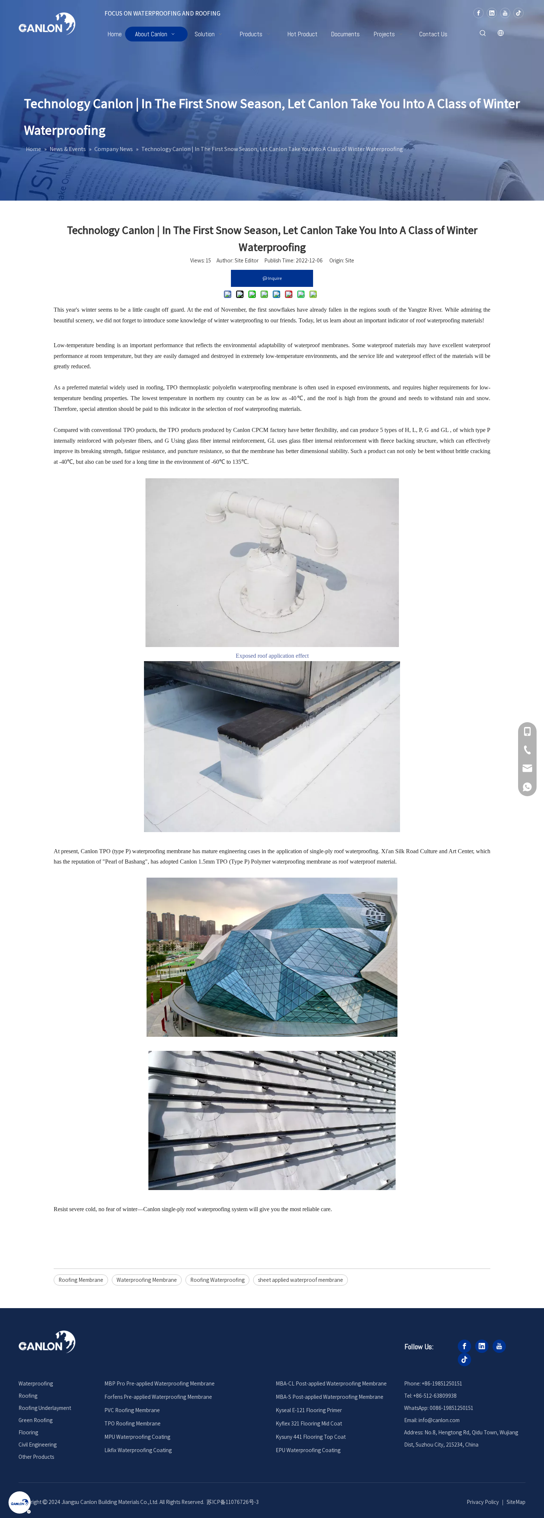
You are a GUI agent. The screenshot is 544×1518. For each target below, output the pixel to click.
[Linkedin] (492, 12)
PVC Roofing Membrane (132, 1410)
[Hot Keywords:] (483, 33)
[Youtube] (505, 12)
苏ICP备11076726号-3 (232, 1501)
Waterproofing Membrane (147, 1279)
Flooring (28, 1432)
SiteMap (516, 1501)
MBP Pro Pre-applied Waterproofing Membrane (159, 1383)
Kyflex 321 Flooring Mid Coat (309, 1423)
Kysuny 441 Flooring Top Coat (311, 1436)
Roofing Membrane (80, 1279)
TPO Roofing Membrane (132, 1423)
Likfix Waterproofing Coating (138, 1450)
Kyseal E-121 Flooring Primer (309, 1410)
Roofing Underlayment (45, 1407)
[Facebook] (478, 12)
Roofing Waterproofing (217, 1279)
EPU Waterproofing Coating (308, 1450)
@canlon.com (444, 1420)
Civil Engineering (38, 1444)
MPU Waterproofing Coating (137, 1436)
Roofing (28, 1395)
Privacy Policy (483, 1501)
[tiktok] (518, 12)
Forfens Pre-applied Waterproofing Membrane (158, 1396)
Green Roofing (36, 1420)
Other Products (36, 1456)
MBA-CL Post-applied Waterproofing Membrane (331, 1383)
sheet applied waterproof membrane (300, 1279)
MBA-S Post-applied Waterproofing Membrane (329, 1396)
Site (349, 260)
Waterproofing (36, 1383)
